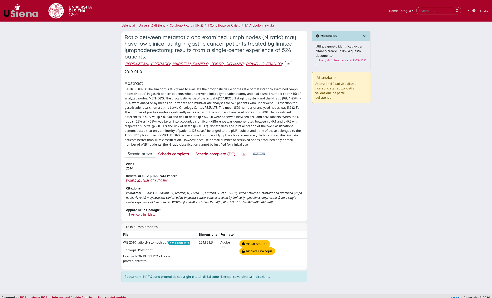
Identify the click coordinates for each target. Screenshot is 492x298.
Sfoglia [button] (406, 11)
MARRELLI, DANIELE (190, 63)
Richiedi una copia (259, 251)
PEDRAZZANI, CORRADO (147, 63)
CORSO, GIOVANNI (226, 63)
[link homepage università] (70, 10)
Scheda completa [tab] (173, 153)
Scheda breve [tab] (140, 153)
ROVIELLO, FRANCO (264, 63)
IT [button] (465, 11)
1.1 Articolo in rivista (259, 25)
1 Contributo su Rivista (223, 25)
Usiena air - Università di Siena (143, 25)
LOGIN (483, 11)
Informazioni (328, 36)
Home (393, 11)
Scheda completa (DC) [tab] (215, 153)
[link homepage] (22, 10)
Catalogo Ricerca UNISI (186, 25)
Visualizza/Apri (256, 244)
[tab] (244, 154)
